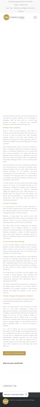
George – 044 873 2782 (20, 5)
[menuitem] (20, 1)
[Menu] (34, 17)
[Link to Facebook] (25, 404)
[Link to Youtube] (35, 404)
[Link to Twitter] (32, 404)
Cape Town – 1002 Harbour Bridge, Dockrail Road (20, 8)
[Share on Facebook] (8, 369)
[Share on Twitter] (20, 369)
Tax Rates (20, 11)
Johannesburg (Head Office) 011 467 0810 (20, 1)
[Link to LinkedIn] (29, 404)
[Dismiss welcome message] (26, 394)
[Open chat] (6, 401)
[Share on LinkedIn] (31, 369)
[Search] (29, 17)
